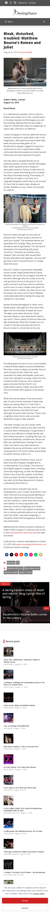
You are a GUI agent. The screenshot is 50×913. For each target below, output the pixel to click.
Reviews (11, 562)
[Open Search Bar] (44, 21)
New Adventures (32, 568)
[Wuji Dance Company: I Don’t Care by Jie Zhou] (8, 742)
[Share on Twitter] (11, 554)
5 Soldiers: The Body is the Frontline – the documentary (24, 872)
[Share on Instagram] (31, 554)
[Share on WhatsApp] (36, 554)
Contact (32, 2)
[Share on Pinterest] (16, 554)
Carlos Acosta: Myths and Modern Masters (19, 705)
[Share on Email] (40, 554)
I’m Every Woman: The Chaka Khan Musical (20, 767)
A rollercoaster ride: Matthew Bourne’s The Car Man (23, 831)
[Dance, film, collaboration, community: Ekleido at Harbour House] (8, 655)
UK (17, 562)
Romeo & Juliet (11, 572)
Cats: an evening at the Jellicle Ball (16, 726)
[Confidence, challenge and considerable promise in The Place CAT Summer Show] (8, 677)
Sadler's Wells (25, 572)
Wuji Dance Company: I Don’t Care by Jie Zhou (21, 747)
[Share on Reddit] (21, 554)
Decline (25, 908)
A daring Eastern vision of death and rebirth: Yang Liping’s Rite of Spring (23, 593)
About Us (22, 2)
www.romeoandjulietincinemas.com (31, 544)
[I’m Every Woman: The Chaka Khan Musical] (8, 762)
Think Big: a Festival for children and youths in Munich (24, 852)
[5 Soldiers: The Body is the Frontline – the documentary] (8, 867)
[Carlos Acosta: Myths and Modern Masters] (8, 700)
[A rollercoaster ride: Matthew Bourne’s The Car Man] (8, 826)
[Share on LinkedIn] (26, 554)
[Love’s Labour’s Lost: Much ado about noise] (8, 783)
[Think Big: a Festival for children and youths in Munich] (8, 847)
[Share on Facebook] (6, 554)
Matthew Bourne (15, 568)
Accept (25, 900)
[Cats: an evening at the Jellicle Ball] (8, 721)
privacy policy (39, 893)
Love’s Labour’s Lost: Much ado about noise (20, 788)
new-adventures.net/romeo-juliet (23, 532)
